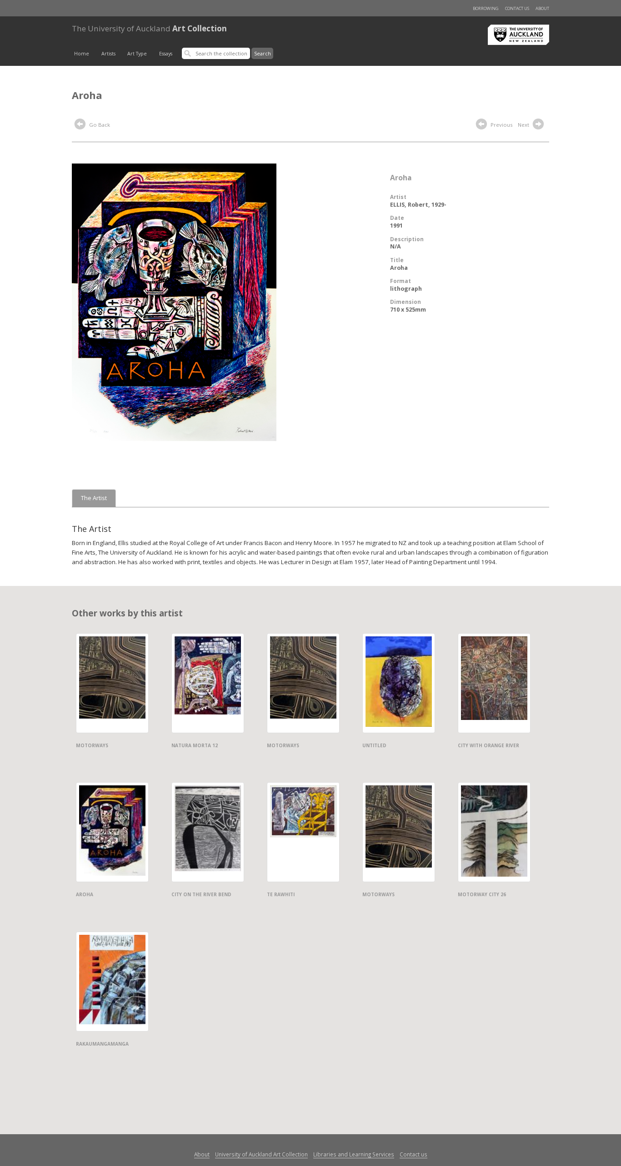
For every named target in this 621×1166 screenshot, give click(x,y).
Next (524, 124)
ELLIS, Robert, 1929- (418, 204)
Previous (500, 124)
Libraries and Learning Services (353, 1154)
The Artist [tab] (94, 498)
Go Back (99, 124)
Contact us (517, 8)
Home (81, 53)
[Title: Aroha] (174, 302)
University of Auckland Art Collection (261, 1154)
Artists (108, 53)
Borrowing (486, 8)
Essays (165, 53)
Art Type (137, 53)
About (542, 8)
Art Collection (149, 28)
